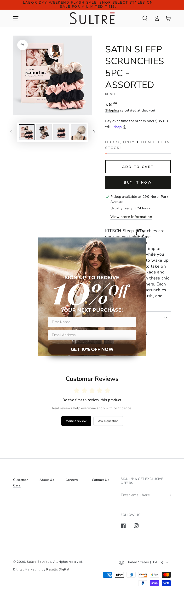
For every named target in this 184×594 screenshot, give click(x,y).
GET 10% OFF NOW (92, 349)
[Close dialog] (140, 233)
